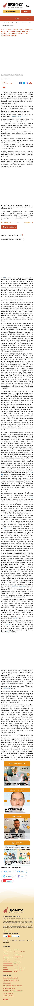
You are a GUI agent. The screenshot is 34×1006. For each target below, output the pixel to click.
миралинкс (5, 953)
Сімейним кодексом (18, 586)
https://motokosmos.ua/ (8, 957)
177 (5, 528)
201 (21, 727)
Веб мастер (5, 955)
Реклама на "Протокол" (10, 978)
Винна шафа (16, 953)
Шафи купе (16, 963)
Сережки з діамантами (8, 948)
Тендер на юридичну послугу (12, 985)
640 (14, 618)
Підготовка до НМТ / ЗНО (19, 951)
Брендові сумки (17, 965)
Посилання (5, 969)
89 (32, 472)
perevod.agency (6, 961)
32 (29, 750)
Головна (5, 22)
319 (29, 497)
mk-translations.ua (18, 959)
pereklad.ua (16, 949)
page (9, 872)
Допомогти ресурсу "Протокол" (13, 990)
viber (22, 876)
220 (7, 632)
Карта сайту (7, 983)
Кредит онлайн (8, 993)
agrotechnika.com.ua (7, 963)
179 (29, 359)
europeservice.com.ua (8, 965)
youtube (9, 881)
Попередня (7, 222)
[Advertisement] (17, 55)
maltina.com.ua (17, 961)
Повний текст (7, 931)
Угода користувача (9, 988)
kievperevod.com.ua (7, 971)
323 (2, 539)
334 (7, 624)
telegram (9, 876)
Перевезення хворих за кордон (19, 970)
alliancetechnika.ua (7, 951)
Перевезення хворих (18, 955)
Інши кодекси (5, 78)
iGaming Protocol (8, 996)
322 (5, 515)
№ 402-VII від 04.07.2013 (19, 116)
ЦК (32, 497)
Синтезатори (6, 959)
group (22, 872)
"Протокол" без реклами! (11, 980)
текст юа (5, 967)
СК (5, 278)
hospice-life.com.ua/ (18, 957)
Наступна (27, 222)
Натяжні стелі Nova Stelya (19, 967)
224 (7, 688)
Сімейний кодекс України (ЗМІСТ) (12, 74)
